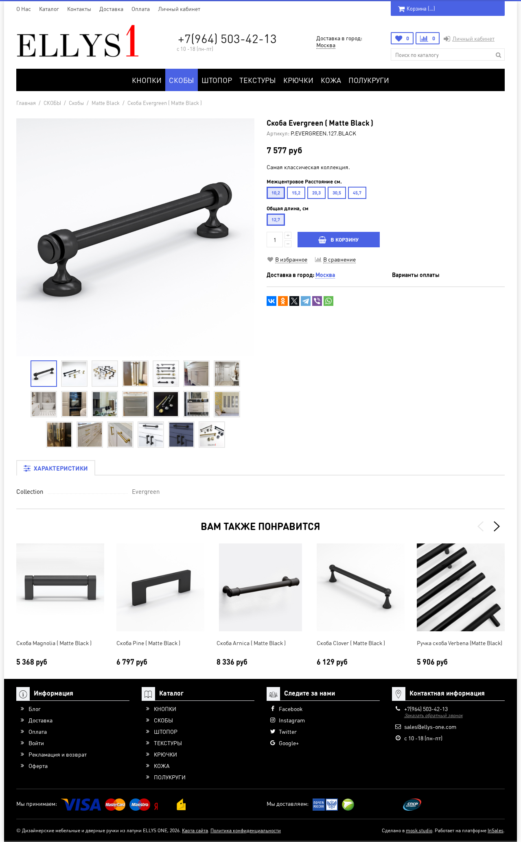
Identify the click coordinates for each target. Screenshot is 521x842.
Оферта (38, 765)
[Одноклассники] (283, 301)
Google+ (289, 742)
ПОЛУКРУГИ (368, 80)
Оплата (140, 8)
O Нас (23, 8)
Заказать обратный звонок (433, 715)
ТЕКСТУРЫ (257, 80)
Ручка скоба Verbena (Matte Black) (459, 642)
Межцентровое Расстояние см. (304, 181)
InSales (495, 830)
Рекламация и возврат (57, 754)
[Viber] (317, 301)
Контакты (79, 8)
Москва (325, 44)
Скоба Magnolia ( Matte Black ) (54, 642)
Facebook (290, 708)
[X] (294, 301)
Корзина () (421, 8)
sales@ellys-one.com (430, 726)
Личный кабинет (179, 8)
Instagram (292, 720)
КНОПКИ (147, 80)
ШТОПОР (216, 80)
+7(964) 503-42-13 (227, 38)
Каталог (49, 8)
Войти (36, 742)
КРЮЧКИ (298, 80)
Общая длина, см (288, 208)
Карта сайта (195, 830)
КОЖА (331, 80)
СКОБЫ (181, 80)
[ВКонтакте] (271, 301)
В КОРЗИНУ (345, 239)
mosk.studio (419, 830)
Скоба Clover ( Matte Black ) (351, 642)
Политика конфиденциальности (245, 830)
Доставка (111, 8)
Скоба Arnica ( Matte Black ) (251, 642)
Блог (34, 708)
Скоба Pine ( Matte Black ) (148, 642)
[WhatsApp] (328, 301)
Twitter (288, 731)
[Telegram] (306, 301)
